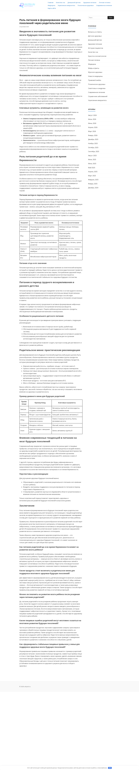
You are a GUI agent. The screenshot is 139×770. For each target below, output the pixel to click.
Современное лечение (104, 5)
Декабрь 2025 (93, 139)
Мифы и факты (93, 68)
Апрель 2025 (92, 172)
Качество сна (60, 2)
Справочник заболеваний (97, 96)
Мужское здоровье (95, 72)
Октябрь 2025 (93, 147)
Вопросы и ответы (95, 32)
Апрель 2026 (92, 127)
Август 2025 (92, 155)
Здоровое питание (89, 2)
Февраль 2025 (93, 180)
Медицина (51, 5)
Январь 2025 (92, 184)
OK (110, 768)
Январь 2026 (92, 135)
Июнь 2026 (92, 123)
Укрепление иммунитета (66, 5)
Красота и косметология (97, 56)
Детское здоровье (95, 36)
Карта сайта (52, 8)
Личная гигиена (104, 2)
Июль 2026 (92, 119)
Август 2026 (92, 115)
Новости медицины (95, 76)
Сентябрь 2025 (93, 151)
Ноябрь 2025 (93, 143)
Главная (50, 2)
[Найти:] (97, 17)
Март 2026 (92, 131)
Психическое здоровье (86, 5)
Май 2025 (91, 168)
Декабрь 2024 (93, 188)
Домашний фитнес (74, 2)
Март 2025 (92, 176)
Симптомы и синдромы (96, 88)
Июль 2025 (92, 159)
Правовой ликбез (94, 80)
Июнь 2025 (92, 164)
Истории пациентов (95, 48)
